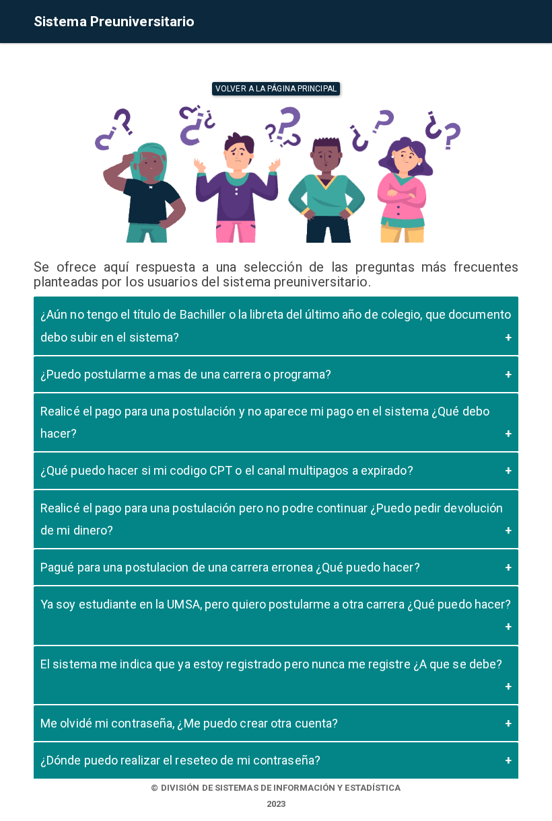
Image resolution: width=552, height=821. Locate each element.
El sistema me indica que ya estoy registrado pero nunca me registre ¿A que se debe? (271, 664)
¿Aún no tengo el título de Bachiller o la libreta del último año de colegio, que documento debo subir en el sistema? (275, 325)
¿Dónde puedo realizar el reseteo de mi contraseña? (180, 760)
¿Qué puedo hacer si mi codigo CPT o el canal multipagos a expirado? (226, 470)
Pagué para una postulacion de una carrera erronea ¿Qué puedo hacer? (230, 567)
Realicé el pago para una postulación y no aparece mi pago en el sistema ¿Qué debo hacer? (264, 422)
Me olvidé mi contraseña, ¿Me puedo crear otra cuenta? (189, 723)
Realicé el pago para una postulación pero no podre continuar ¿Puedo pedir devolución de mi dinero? (271, 519)
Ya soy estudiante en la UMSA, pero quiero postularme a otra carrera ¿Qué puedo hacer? (276, 604)
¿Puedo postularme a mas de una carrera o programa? (185, 374)
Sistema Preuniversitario (114, 21)
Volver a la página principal (276, 88)
